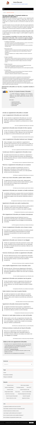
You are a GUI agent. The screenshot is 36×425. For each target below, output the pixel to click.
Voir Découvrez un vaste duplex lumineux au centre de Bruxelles (23, 325)
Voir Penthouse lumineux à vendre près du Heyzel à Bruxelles (23, 338)
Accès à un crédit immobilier (26, 391)
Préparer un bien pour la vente (11, 398)
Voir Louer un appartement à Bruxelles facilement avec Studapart (23, 149)
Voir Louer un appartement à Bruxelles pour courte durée (24, 125)
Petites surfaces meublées (25, 385)
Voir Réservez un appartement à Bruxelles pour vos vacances (23, 175)
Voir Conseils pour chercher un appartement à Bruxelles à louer (23, 162)
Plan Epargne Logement (20, 387)
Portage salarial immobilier (9, 391)
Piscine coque (17, 391)
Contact (4, 372)
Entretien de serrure (10, 385)
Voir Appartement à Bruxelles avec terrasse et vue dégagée (24, 250)
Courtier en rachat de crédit (24, 389)
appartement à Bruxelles (14, 349)
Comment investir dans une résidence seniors (11, 410)
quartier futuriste (14, 105)
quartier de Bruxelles (15, 104)
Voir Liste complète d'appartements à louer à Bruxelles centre (23, 276)
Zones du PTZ (29, 387)
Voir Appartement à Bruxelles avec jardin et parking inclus (24, 212)
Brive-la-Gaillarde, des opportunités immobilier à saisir (12, 417)
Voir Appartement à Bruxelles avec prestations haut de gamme (23, 288)
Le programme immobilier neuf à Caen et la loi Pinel (12, 406)
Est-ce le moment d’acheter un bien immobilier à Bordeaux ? (13, 415)
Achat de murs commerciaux (9, 393)
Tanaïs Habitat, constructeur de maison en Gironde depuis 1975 (14, 408)
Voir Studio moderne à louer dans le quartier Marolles (25, 301)
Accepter (31, 422)
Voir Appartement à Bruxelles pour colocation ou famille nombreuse (22, 200)
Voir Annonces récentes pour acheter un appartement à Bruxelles (23, 263)
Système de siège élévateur (9, 387)
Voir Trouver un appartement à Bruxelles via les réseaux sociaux (23, 237)
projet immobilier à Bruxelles (16, 103)
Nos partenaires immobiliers (8, 374)
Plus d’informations (25, 422)
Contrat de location (10, 389)
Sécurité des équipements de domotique (24, 393)
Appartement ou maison (26, 398)
